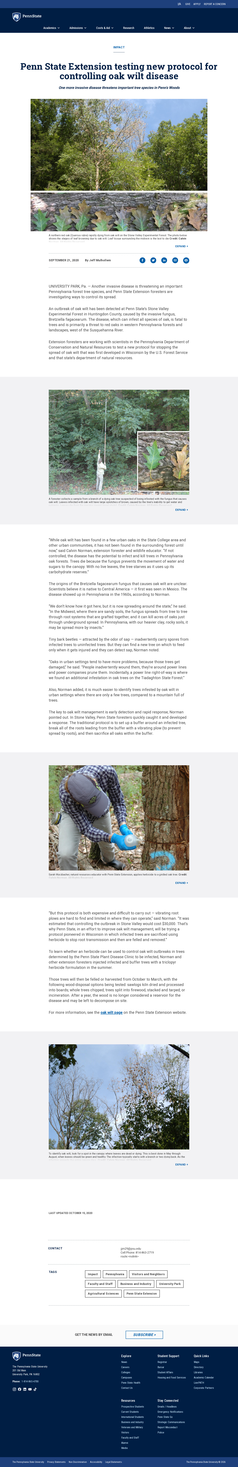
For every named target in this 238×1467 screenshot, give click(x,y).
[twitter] (153, 260)
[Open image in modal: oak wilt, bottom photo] (119, 1096)
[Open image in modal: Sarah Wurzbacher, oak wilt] (119, 817)
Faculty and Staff (100, 1284)
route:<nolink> (130, 1256)
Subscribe (143, 1335)
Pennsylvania (115, 1274)
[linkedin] (164, 260)
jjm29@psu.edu (131, 1248)
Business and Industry (135, 1284)
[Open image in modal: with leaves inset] (119, 442)
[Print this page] (186, 260)
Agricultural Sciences (103, 1293)
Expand (180, 246)
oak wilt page (112, 1012)
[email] (175, 260)
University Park (170, 1284)
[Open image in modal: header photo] (119, 165)
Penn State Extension (142, 1293)
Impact (119, 47)
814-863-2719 (145, 1252)
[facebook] (142, 260)
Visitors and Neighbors (148, 1274)
